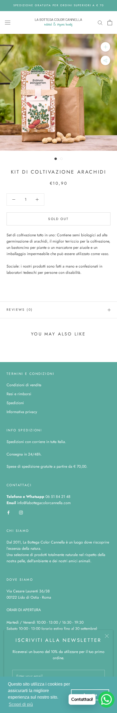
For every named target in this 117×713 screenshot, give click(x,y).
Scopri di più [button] (21, 704)
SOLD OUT (58, 218)
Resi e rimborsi (19, 394)
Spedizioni (15, 403)
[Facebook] (8, 512)
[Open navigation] (7, 22)
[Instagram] (21, 512)
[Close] (107, 636)
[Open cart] (109, 22)
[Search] (100, 22)
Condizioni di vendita (24, 385)
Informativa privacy (22, 411)
